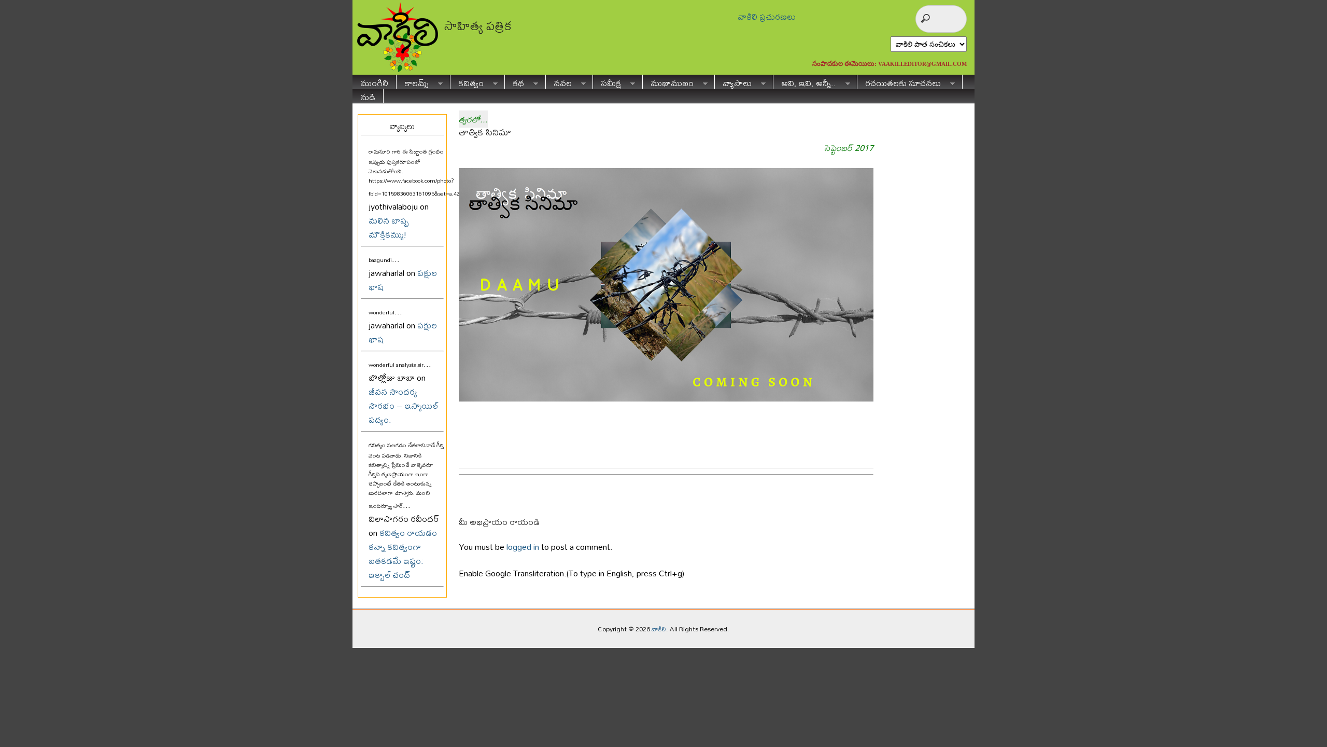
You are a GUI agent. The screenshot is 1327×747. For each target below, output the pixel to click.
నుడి (367, 96)
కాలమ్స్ (413, 82)
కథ (514, 82)
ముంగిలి (374, 82)
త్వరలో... (473, 119)
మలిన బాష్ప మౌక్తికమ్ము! (389, 227)
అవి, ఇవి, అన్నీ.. (804, 82)
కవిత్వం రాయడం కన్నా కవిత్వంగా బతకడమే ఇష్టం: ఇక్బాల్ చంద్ (403, 553)
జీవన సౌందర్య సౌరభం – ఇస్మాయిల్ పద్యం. (404, 405)
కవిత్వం (467, 82)
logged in (522, 546)
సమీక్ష (607, 82)
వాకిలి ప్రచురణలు (767, 16)
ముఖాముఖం (668, 82)
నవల (559, 82)
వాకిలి (659, 628)
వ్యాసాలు (733, 82)
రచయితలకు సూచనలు (899, 82)
